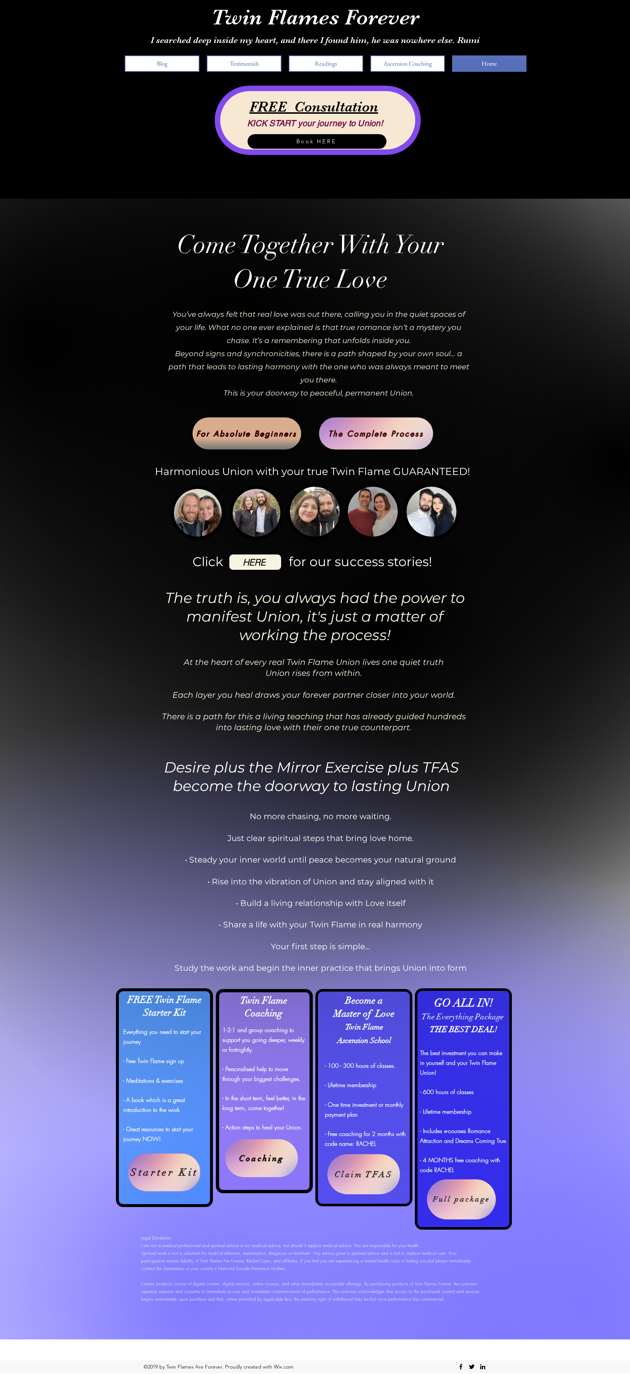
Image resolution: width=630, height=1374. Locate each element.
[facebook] (460, 1366)
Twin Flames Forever (315, 17)
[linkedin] (482, 1366)
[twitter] (471, 1366)
